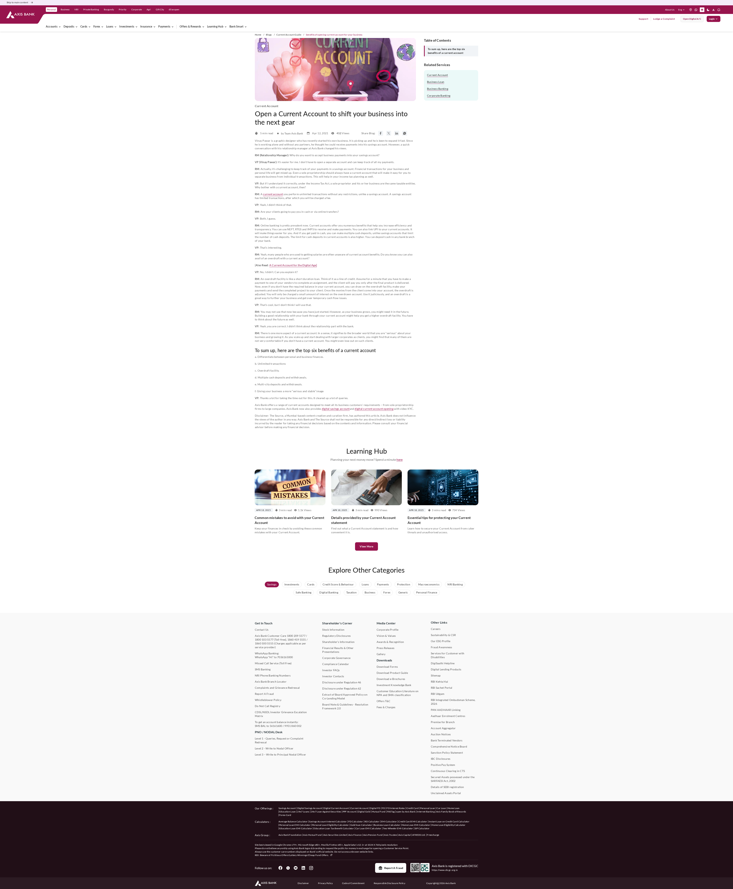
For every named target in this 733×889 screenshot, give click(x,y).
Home (258, 34)
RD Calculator (372, 821)
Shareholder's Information (338, 641)
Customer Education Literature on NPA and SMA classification (398, 693)
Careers (436, 628)
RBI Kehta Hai (439, 681)
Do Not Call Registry (267, 706)
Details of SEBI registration (447, 787)
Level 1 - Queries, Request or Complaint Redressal (279, 740)
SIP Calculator (422, 828)
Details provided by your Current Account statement (363, 520)
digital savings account (336, 408)
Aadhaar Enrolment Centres (448, 716)
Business (370, 592)
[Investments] (136, 27)
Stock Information (333, 629)
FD (383, 808)
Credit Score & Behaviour (338, 584)
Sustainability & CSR (443, 635)
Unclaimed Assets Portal (446, 793)
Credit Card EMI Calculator (412, 821)
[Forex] (102, 27)
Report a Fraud (393, 868)
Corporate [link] (136, 9)
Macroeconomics (428, 584)
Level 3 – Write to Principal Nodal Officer (280, 754)
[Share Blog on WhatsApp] (404, 133)
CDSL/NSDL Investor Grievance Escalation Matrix (281, 714)
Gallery (381, 654)
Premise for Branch (443, 722)
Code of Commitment (353, 883)
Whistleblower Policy (268, 700)
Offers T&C (383, 701)
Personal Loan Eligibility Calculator (330, 825)
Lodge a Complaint (664, 18)
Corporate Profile (388, 629)
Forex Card (285, 815)
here (399, 459)
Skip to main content (17, 2)
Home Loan (454, 808)
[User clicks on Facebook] (280, 868)
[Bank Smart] (245, 27)
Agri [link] (149, 9)
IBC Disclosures (440, 758)
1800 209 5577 (296, 635)
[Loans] (115, 27)
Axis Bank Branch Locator (271, 681)
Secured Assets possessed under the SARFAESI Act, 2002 (453, 778)
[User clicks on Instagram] (311, 868)
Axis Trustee (390, 834)
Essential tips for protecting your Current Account (439, 520)
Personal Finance (426, 592)
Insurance (146, 26)
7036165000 (285, 657)
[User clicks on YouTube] (295, 868)
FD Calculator (355, 821)
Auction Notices (441, 734)
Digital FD (375, 808)
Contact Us (261, 629)
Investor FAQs (331, 670)
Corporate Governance (336, 657)
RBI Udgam (437, 693)
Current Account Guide (288, 34)
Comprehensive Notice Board (449, 746)
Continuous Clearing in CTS (448, 771)
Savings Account (287, 808)
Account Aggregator (443, 728)
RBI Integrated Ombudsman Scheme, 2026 (453, 701)
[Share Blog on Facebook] (380, 133)
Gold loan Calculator (361, 825)
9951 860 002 (292, 725)
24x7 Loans (303, 811)
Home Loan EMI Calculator (416, 825)
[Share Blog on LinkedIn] (396, 133)
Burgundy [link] (109, 9)
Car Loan (441, 808)
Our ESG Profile (440, 641)
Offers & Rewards (190, 26)
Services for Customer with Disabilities (447, 655)
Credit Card (412, 808)
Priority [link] (122, 9)
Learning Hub (215, 26)
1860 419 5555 (296, 639)
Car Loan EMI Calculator (368, 828)
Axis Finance (355, 834)
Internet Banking (426, 811)
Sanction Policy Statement (447, 752)
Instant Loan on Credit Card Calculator (449, 821)
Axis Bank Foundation (290, 834)
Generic (403, 592)
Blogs (269, 34)
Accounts (51, 26)
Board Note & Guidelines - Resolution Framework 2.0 (345, 706)
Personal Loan (427, 808)
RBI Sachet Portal (441, 687)
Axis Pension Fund (373, 834)
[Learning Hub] (225, 27)
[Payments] (172, 27)
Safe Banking (303, 592)
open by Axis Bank (405, 811)
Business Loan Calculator (387, 825)
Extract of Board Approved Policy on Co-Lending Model (344, 696)
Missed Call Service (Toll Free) (273, 663)
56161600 (276, 725)
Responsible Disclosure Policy (389, 883)
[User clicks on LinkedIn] (303, 868)
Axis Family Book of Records (451, 811)
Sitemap (436, 675)
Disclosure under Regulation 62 (341, 688)
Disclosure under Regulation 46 (341, 682)
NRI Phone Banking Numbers (273, 675)
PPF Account (349, 811)
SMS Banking (263, 669)
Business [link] (65, 9)
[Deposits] (76, 27)
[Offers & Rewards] (203, 27)
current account (273, 194)
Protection (403, 584)
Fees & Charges (386, 707)
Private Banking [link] (91, 9)
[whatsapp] (695, 9)
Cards (83, 26)
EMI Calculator (389, 821)
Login (712, 18)
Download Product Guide (392, 672)
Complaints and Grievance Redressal (277, 687)
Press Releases (385, 648)
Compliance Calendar (335, 664)
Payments (164, 26)
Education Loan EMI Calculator (295, 828)
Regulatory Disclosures (336, 635)
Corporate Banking (438, 95)
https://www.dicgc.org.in (445, 870)
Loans (109, 26)
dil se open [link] (174, 9)
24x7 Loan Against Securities (326, 811)
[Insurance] (154, 27)
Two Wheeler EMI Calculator (398, 828)
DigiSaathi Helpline (443, 663)
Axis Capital (404, 834)
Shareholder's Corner (337, 623)
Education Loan (287, 811)
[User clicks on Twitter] (288, 868)
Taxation (351, 592)
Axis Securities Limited (335, 834)
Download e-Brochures (391, 678)
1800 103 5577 (264, 639)
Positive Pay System (443, 764)
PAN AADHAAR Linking (446, 709)
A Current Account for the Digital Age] (293, 265)
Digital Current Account (336, 808)
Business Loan (435, 81)
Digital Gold (364, 811)
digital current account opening (374, 408)
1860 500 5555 (264, 643)
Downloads (384, 660)
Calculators (262, 821)
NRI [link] (76, 9)
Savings (271, 584)
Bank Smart (236, 26)
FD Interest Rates (396, 808)
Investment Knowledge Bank (394, 685)
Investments (126, 26)
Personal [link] (51, 9)
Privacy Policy (325, 883)
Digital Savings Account (309, 808)
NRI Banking (455, 584)
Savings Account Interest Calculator (328, 821)
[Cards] (89, 27)
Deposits (69, 26)
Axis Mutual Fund (312, 834)
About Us (669, 9)
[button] (682, 9)
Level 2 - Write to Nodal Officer (274, 748)
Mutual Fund (379, 811)
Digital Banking (328, 592)
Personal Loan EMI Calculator (295, 825)
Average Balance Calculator (293, 821)
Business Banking (437, 88)
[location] (690, 9)
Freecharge (433, 834)
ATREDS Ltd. (419, 834)
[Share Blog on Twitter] (388, 133)
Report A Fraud (264, 693)
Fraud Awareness (441, 647)
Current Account (437, 75)
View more (366, 546)
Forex (96, 26)
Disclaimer (303, 883)
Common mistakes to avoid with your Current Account (289, 520)
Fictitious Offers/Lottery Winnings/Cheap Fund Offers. (300, 855)
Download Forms (387, 666)
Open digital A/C (692, 18)
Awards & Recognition (390, 641)
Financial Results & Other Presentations (338, 649)
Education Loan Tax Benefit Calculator (334, 828)
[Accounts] (60, 27)
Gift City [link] (160, 9)
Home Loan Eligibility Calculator (448, 825)
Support (643, 18)
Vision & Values (386, 635)
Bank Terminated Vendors (447, 740)
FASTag (391, 811)
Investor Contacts (333, 676)
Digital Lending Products (446, 669)
